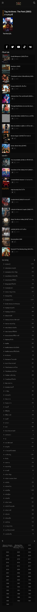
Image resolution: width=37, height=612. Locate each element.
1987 (29, 594)
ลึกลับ (6, 458)
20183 (7, 559)
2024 (7, 552)
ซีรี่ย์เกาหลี (8, 415)
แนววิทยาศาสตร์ (9, 530)
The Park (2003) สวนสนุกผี (11, 33)
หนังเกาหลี (8, 510)
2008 (29, 569)
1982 (18, 600)
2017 (29, 559)
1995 (7, 587)
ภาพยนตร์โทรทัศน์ (10, 450)
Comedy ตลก (9, 288)
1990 (29, 590)
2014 (29, 562)
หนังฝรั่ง (7, 498)
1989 (7, 594)
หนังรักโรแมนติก (10, 506)
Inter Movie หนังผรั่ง (11, 327)
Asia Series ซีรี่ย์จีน (10, 280)
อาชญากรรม (8, 526)
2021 (7, 555)
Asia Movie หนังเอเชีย (11, 276)
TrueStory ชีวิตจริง (10, 379)
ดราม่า (7, 423)
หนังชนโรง (8, 486)
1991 (18, 590)
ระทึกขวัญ (8, 454)
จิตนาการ (8, 399)
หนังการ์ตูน (8, 474)
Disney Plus (8, 296)
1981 (29, 600)
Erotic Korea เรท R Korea (12, 304)
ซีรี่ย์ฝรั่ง (7, 411)
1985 (18, 597)
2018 (18, 559)
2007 (7, 573)
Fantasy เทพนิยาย (10, 312)
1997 (18, 583)
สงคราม (7, 462)
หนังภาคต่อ (8, 502)
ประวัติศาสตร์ (9, 442)
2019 (29, 555)
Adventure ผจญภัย (10, 268)
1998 (7, 583)
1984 (29, 597)
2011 (29, 566)
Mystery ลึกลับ (9, 339)
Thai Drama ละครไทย (11, 367)
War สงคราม (8, 383)
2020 (18, 555)
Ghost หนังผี (8, 315)
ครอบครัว (8, 395)
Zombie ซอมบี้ (9, 387)
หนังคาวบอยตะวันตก (11, 478)
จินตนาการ (8, 403)
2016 (7, 562)
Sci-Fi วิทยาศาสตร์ (10, 363)
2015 (18, 562)
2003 (18, 576)
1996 (29, 583)
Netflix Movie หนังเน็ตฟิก (12, 347)
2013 (7, 566)
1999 (29, 580)
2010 (7, 569)
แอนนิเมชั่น (8, 534)
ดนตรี (6, 419)
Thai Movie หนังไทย (11, 371)
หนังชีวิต (7, 490)
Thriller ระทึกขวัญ (10, 375)
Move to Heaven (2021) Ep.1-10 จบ (7, 545)
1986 (7, 597)
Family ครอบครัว (10, 308)
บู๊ (5, 439)
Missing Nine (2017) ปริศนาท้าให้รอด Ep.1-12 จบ (18, 546)
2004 (7, 576)
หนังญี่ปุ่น (7, 494)
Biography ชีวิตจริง (10, 284)
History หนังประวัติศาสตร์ (12, 319)
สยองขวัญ (8, 466)
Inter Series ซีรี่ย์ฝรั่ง (11, 331)
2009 (18, 569)
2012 (18, 566)
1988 (18, 594)
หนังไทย (7, 522)
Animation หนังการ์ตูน (11, 272)
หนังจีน (7, 482)
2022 (29, 552)
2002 (29, 576)
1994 (18, 587)
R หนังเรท (8, 355)
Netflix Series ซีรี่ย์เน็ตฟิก (12, 351)
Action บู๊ (7, 264)
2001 (7, 580)
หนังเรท (7, 514)
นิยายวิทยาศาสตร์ (10, 431)
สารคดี (7, 470)
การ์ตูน (7, 391)
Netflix (7, 343)
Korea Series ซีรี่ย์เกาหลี (12, 335)
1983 (7, 600)
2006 (18, 573)
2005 (29, 573)
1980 (7, 604)
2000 (18, 580)
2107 (29, 545)
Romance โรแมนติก (11, 359)
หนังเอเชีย (8, 518)
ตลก (6, 427)
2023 (18, 552)
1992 (7, 590)
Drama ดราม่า (9, 300)
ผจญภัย (7, 446)
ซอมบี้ (7, 407)
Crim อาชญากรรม (10, 292)
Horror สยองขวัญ (10, 323)
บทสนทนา (8, 435)
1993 (29, 587)
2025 (29, 548)
